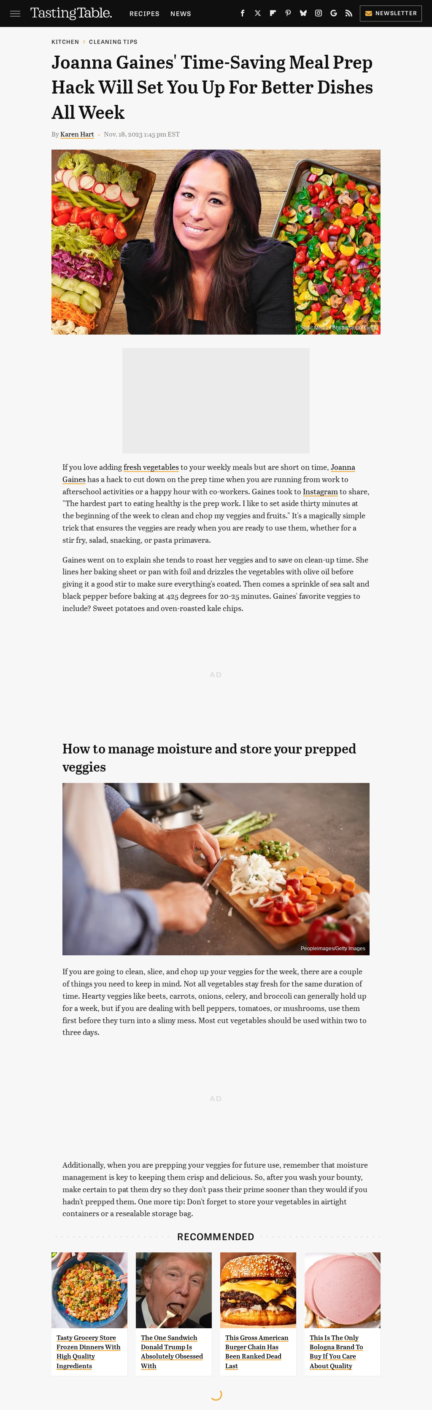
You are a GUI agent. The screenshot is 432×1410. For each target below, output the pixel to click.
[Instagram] (318, 15)
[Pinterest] (288, 15)
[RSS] (349, 15)
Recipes (144, 13)
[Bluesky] (303, 15)
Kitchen (65, 41)
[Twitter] (258, 15)
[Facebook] (242, 15)
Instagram (320, 491)
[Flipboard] (273, 15)
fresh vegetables (151, 466)
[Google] (333, 15)
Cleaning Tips (113, 41)
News (180, 13)
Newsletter (396, 13)
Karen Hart (77, 134)
